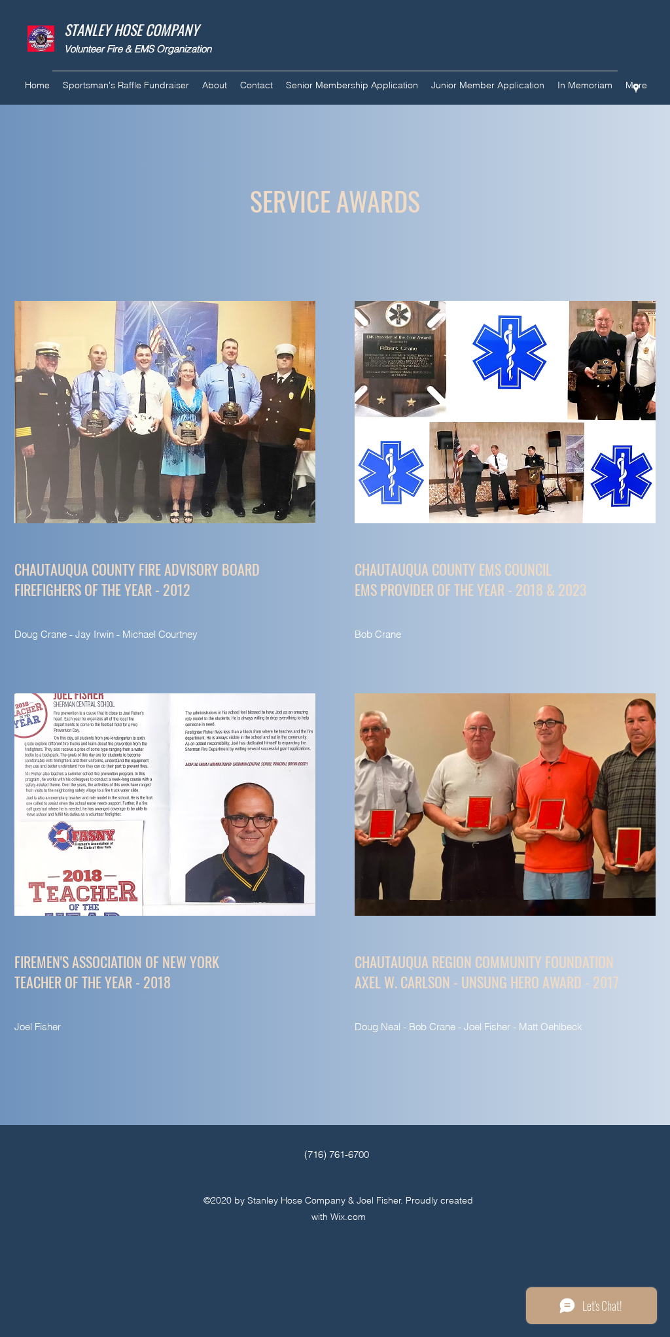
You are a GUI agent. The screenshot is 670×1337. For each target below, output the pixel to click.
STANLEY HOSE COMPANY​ (131, 29)
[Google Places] (636, 88)
